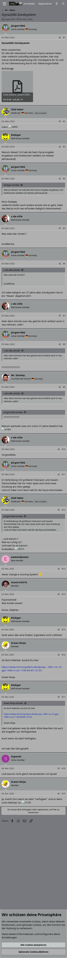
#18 (63, 768)
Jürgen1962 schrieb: (13, 412)
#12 (63, 510)
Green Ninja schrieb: (13, 703)
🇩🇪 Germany (31, 29)
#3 (64, 146)
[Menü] (4, 3)
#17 (63, 697)
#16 (63, 654)
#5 (64, 228)
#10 (63, 449)
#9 (64, 387)
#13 (63, 568)
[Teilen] (60, 38)
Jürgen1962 (9, 19)
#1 (64, 37)
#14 (63, 594)
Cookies (36, 921)
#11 (63, 474)
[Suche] (63, 4)
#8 (64, 344)
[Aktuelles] (57, 4)
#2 (64, 121)
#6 (64, 263)
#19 (63, 793)
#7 (64, 315)
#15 (63, 629)
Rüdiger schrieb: (11, 185)
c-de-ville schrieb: (12, 270)
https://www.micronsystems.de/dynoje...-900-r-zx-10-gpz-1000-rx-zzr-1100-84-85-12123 (32, 668)
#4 (64, 178)
